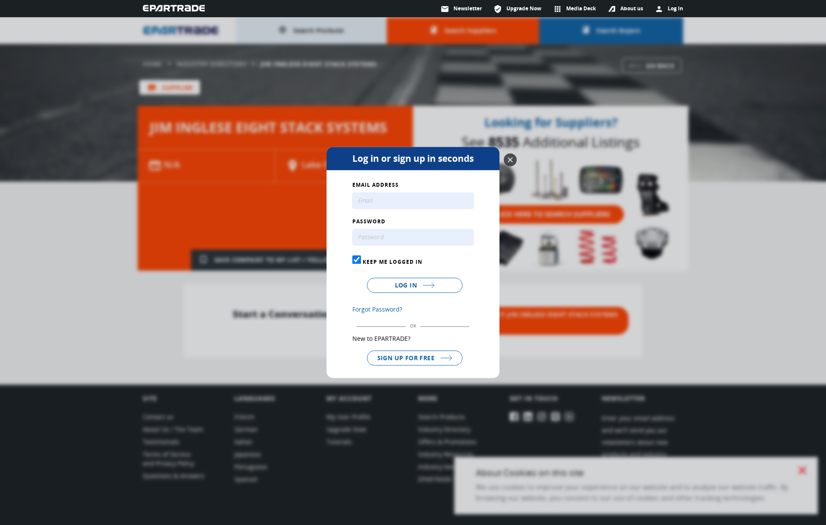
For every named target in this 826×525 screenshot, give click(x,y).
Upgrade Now (517, 9)
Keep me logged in (391, 261)
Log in (407, 285)
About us (631, 8)
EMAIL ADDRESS (375, 185)
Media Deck (574, 9)
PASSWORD (368, 222)
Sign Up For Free (407, 358)
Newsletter (461, 9)
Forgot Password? (377, 309)
